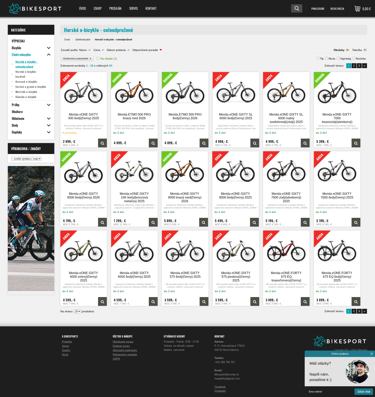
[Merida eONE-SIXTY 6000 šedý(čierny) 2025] (153, 301)
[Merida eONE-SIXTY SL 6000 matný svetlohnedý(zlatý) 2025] (305, 143)
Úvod (82, 8)
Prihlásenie (317, 8)
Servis (133, 8)
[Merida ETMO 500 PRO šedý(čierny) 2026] (185, 92)
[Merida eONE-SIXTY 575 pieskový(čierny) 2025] (254, 301)
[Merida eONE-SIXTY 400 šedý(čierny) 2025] (102, 143)
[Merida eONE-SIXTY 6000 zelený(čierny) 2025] (102, 301)
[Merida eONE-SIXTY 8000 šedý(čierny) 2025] (254, 222)
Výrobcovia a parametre (77, 58)
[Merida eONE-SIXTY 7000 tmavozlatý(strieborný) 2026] (337, 92)
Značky (66, 350)
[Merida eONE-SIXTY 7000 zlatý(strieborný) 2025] (305, 222)
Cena (97, 50)
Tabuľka (357, 50)
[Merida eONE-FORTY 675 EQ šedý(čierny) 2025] (356, 301)
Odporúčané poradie (145, 50)
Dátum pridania (116, 50)
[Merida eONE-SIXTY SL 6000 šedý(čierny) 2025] (254, 143)
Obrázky (339, 50)
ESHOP (98, 8)
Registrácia (337, 8)
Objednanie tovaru (123, 341)
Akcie (65, 354)
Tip (322, 58)
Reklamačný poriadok (125, 354)
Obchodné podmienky (125, 350)
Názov (83, 50)
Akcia (332, 58)
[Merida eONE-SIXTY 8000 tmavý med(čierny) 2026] (185, 171)
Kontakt (151, 8)
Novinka (361, 58)
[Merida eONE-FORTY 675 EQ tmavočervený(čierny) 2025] (305, 301)
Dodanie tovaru (121, 345)
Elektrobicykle (83, 39)
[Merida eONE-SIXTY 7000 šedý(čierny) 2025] (356, 222)
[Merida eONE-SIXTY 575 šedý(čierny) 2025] (204, 301)
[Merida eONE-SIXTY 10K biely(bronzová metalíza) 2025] (153, 222)
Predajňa (115, 8)
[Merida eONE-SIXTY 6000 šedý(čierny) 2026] (83, 171)
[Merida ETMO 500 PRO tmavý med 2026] (134, 92)
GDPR (116, 358)
